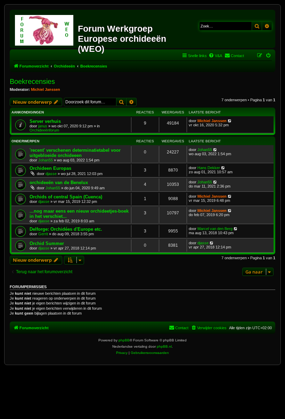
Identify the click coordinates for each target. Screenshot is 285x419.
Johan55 (45, 160)
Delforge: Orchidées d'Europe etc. (66, 229)
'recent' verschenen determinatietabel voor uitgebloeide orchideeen (75, 153)
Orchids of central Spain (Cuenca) (66, 196)
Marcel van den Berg (215, 229)
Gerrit (43, 234)
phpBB (124, 340)
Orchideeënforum (44, 130)
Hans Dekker (208, 168)
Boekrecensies (32, 81)
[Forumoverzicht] (44, 28)
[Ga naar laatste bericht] (230, 121)
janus (42, 126)
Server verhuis (45, 121)
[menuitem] (215, 56)
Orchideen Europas (50, 168)
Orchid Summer (47, 243)
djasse (51, 174)
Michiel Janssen (45, 89)
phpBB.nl (164, 346)
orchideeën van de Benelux (59, 182)
